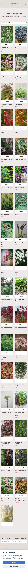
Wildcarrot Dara (19, 356)
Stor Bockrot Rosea (6, 498)
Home (2, 10)
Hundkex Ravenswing (20, 470)
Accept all (14, 562)
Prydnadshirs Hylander (18, 215)
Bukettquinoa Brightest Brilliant (20, 499)
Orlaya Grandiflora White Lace (20, 76)
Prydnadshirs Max (20, 242)
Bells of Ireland (5, 214)
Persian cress (18, 104)
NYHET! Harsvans (5, 527)
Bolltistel (17, 47)
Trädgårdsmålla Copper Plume (5, 443)
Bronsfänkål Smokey (6, 104)
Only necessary (14, 566)
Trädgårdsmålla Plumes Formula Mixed (19, 414)
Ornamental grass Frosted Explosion (6, 413)
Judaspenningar (19, 187)
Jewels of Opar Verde (6, 159)
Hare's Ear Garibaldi (6, 187)
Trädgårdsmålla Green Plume (19, 300)
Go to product (21, 352)
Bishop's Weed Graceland (19, 271)
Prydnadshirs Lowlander (4, 243)
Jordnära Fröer (4, 548)
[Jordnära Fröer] (14, 4)
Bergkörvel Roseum (6, 76)
